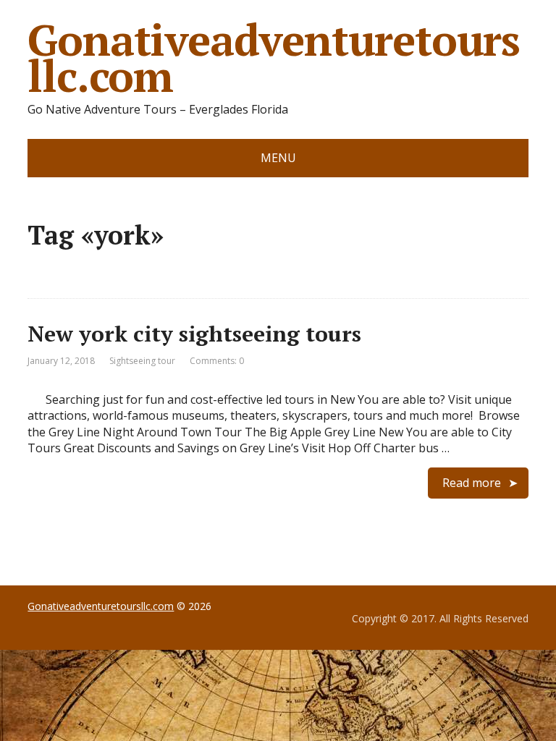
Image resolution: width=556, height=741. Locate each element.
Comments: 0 (217, 361)
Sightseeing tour (142, 361)
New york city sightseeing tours (194, 333)
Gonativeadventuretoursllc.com (274, 58)
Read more (471, 483)
